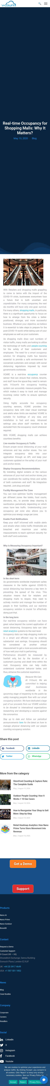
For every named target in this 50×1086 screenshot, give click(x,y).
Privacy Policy (35, 1082)
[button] (12, 748)
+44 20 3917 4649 (12, 966)
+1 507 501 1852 (13, 970)
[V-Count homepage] (10, 3)
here (21, 722)
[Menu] (45, 3)
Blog (34, 138)
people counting (39, 346)
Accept (13, 1082)
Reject (23, 1082)
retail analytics (10, 631)
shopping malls (27, 310)
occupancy (33, 374)
